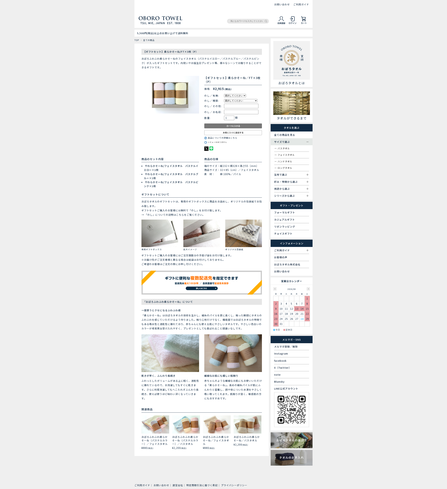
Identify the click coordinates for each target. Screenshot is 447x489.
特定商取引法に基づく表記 (202, 485)
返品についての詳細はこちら (222, 137)
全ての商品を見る (284, 135)
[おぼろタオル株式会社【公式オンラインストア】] (160, 23)
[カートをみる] (304, 23)
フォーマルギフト (284, 212)
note (277, 374)
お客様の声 (280, 257)
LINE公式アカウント (286, 388)
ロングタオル (285, 168)
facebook (280, 360)
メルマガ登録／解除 (286, 346)
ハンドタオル (285, 161)
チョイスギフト (283, 233)
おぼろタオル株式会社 (287, 264)
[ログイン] (292, 23)
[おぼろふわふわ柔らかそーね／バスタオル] (247, 424)
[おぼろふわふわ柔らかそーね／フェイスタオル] (217, 424)
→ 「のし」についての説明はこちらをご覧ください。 (173, 214)
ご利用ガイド (301, 4)
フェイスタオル (286, 154)
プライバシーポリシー (234, 485)
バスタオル (284, 148)
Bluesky (279, 381)
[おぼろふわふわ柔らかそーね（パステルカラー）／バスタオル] (186, 424)
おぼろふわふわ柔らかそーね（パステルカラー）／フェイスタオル (154, 440)
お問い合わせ (282, 4)
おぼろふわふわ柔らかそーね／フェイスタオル (216, 440)
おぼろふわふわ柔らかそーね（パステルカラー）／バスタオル (185, 440)
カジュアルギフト (284, 219)
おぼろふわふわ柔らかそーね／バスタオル (247, 438)
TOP (136, 40)
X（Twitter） (282, 367)
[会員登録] (281, 23)
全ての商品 (149, 40)
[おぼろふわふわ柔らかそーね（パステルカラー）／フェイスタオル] (155, 424)
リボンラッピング (284, 226)
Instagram (281, 353)
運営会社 (178, 485)
